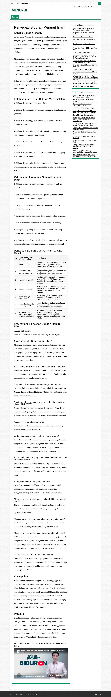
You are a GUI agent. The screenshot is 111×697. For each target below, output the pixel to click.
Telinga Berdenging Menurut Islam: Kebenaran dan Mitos (83, 124)
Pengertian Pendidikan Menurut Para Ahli (84, 137)
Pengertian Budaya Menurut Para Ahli (84, 132)
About (13, 3)
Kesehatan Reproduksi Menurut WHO (84, 44)
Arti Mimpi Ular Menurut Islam (84, 108)
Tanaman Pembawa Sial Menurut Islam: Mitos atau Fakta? (84, 61)
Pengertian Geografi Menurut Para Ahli (85, 141)
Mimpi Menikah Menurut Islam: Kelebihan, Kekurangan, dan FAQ (84, 111)
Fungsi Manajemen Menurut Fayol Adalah (85, 72)
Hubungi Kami (22, 3)
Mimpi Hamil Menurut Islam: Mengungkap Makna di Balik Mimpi (83, 146)
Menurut (98, 694)
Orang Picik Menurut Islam (82, 69)
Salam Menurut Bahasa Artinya (84, 86)
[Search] (99, 3)
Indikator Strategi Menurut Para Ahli (84, 40)
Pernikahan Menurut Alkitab (83, 37)
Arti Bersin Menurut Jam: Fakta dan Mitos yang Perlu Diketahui (84, 155)
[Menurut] (20, 10)
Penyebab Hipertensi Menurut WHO (83, 33)
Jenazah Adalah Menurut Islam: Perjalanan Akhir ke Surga (84, 29)
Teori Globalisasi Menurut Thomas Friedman (85, 65)
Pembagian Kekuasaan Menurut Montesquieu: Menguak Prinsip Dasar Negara (84, 119)
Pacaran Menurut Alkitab (81, 52)
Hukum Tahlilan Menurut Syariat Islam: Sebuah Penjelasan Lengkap (85, 82)
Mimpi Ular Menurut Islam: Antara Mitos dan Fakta (85, 128)
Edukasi (15, 17)
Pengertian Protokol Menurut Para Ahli (85, 48)
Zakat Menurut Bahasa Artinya (83, 115)
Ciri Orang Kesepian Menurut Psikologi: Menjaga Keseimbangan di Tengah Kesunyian (85, 56)
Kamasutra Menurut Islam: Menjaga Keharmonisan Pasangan (85, 151)
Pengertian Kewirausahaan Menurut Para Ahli (82, 104)
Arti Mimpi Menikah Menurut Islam (83, 100)
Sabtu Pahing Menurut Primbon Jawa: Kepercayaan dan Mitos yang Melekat (85, 77)
